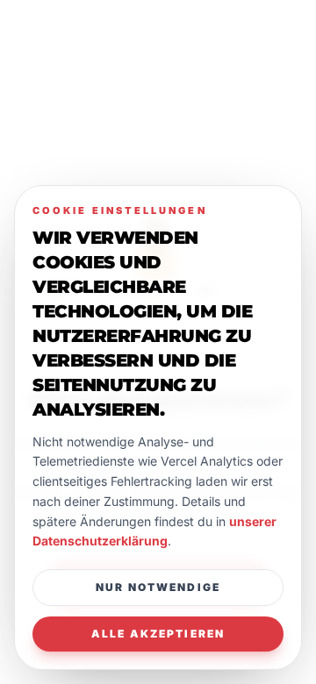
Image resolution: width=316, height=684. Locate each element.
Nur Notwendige (158, 587)
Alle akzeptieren (158, 633)
